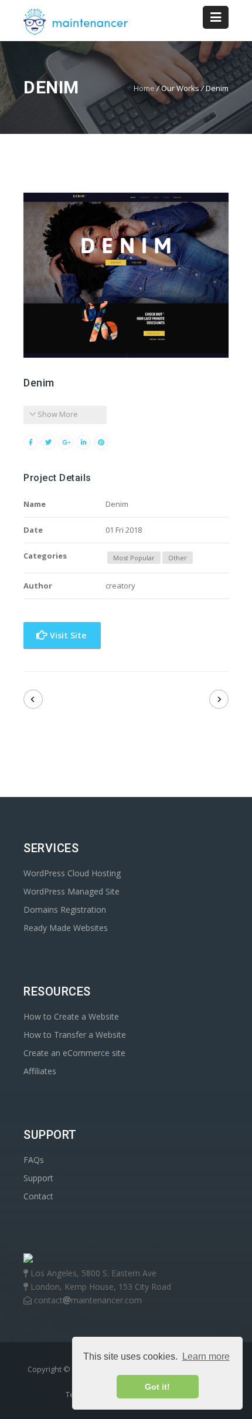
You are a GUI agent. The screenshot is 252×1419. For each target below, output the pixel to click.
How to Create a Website (71, 1016)
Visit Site (66, 635)
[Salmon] (33, 699)
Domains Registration (64, 909)
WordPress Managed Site (71, 891)
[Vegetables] (219, 699)
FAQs (33, 1159)
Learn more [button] (206, 1356)
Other (177, 557)
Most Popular (134, 557)
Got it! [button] (157, 1386)
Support (38, 1177)
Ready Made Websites (65, 927)
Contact (38, 1196)
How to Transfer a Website (74, 1034)
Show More (57, 414)
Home (144, 88)
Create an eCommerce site (74, 1052)
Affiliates (39, 1071)
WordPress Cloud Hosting (72, 873)
